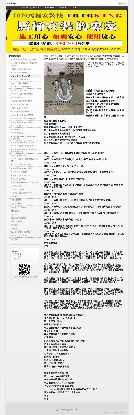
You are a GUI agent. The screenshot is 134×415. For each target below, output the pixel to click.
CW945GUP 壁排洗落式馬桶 (21, 165)
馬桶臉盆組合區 (16, 204)
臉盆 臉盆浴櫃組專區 (18, 218)
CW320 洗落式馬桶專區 (19, 83)
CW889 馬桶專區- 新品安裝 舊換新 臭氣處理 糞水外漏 (24, 150)
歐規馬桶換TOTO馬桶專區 (20, 232)
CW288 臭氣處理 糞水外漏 (20, 76)
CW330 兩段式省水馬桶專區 (21, 87)
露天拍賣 (16, 258)
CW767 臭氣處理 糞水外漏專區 (22, 115)
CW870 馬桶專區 (17, 133)
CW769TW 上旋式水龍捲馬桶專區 (23, 119)
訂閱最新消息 (62, 409)
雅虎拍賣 (16, 256)
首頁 (46, 56)
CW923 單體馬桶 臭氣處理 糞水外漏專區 (24, 160)
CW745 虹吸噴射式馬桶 (19, 108)
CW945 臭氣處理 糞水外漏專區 (22, 168)
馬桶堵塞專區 (16, 200)
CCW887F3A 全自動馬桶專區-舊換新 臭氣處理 (24, 64)
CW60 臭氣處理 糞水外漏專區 (21, 101)
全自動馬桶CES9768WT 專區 (21, 193)
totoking (11, 3)
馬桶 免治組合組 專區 (18, 207)
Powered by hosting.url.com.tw (114, 412)
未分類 (13, 243)
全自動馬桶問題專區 (18, 189)
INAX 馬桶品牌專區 (18, 179)
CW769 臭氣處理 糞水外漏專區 (22, 122)
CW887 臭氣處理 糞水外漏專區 (22, 146)
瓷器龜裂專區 (16, 211)
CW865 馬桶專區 (17, 129)
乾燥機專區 (15, 225)
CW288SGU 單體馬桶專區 (20, 80)
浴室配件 (14, 214)
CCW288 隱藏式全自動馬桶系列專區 (24, 59)
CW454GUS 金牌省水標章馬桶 (22, 94)
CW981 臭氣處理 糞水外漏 (20, 175)
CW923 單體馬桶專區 (18, 155)
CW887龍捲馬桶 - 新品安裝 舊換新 (23, 142)
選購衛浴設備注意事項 (19, 236)
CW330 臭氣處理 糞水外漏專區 (22, 90)
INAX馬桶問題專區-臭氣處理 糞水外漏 (24, 182)
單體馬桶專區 (16, 196)
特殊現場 (14, 239)
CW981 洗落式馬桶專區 (19, 172)
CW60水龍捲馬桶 (17, 97)
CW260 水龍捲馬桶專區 (19, 72)
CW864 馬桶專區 (17, 126)
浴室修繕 (14, 228)
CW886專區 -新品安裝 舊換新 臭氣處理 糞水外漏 (24, 138)
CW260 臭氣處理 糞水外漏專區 (22, 69)
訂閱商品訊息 (73, 409)
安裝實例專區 (57, 56)
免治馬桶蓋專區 (16, 221)
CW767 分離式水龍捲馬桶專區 (22, 111)
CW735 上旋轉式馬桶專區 (20, 104)
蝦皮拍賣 (16, 254)
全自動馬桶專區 (16, 186)
